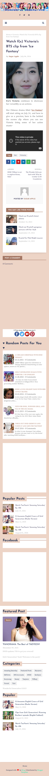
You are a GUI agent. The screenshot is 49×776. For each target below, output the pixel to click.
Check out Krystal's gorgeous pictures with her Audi (30, 228)
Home (8, 35)
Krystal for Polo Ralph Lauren (31, 238)
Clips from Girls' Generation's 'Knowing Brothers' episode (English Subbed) (30, 714)
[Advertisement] (24, 467)
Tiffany (34, 679)
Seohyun (38, 675)
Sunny (17, 679)
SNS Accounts (19, 675)
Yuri (14, 683)
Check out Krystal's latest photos (29, 217)
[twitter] (24, 15)
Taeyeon (26, 679)
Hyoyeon (38, 671)
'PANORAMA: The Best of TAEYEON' (21, 644)
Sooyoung (7, 679)
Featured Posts (26, 671)
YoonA (6, 683)
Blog (23, 770)
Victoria (15, 35)
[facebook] (20, 15)
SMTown (7, 675)
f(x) (15, 155)
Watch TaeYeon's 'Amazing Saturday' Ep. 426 (30, 506)
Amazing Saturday (10, 671)
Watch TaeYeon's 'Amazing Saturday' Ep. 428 (30, 528)
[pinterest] (28, 15)
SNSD (29, 675)
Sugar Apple (14, 56)
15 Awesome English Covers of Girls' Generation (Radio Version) (29, 517)
